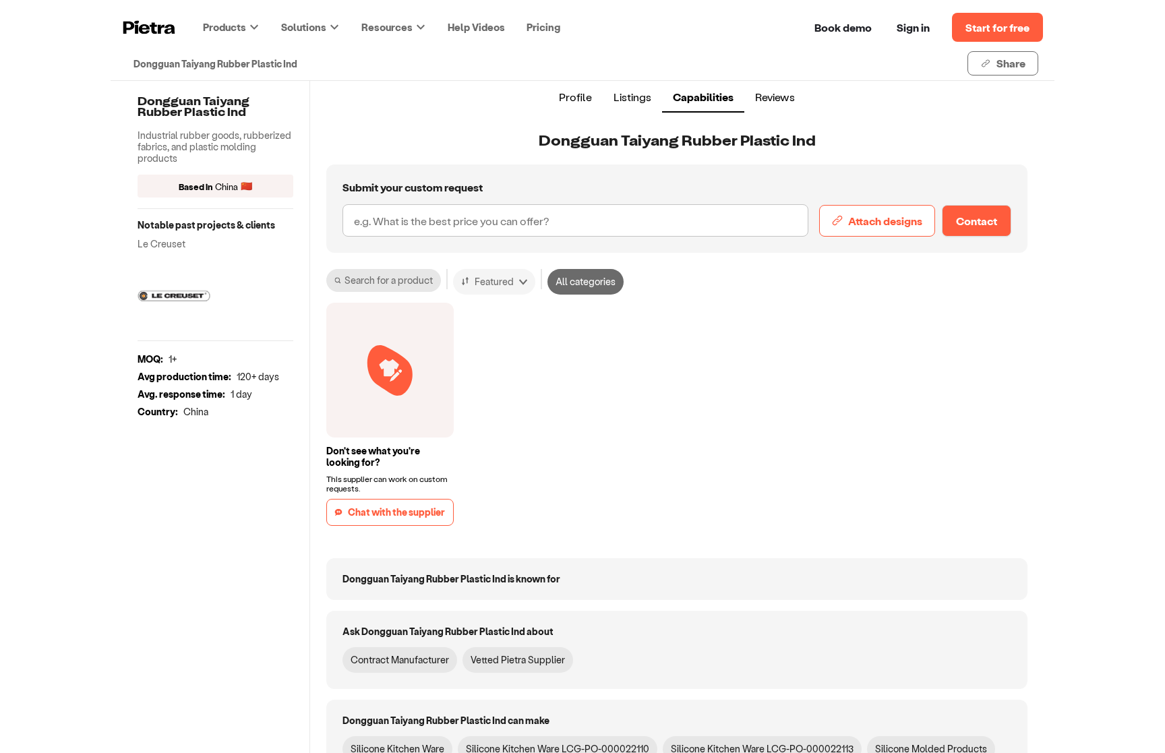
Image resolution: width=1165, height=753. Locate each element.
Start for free (997, 27)
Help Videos (476, 27)
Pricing (543, 27)
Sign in (913, 27)
